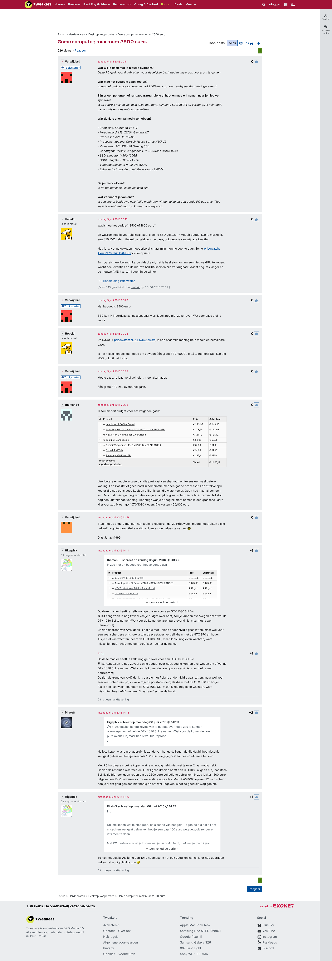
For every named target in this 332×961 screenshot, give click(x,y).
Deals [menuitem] (178, 4)
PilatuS (70, 712)
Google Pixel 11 (191, 937)
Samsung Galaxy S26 (195, 942)
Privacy (108, 948)
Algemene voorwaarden (120, 942)
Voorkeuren (126, 954)
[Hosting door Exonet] (276, 906)
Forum (61, 34)
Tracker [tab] (326, 19)
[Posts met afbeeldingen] (241, 43)
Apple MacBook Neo (195, 925)
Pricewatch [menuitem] (122, 4)
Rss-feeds (269, 942)
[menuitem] (264, 4)
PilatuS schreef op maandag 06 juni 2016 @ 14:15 (141, 806)
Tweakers (32, 928)
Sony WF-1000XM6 (194, 954)
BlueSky (268, 925)
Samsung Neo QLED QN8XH (200, 931)
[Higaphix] (66, 565)
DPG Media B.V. (74, 928)
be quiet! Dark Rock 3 (117, 439)
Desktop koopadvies (101, 34)
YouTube (268, 931)
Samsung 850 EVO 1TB (118, 455)
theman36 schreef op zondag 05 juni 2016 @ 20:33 (143, 560)
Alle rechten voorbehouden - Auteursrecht (55, 932)
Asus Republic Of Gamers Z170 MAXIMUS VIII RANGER (135, 429)
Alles (232, 43)
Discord (268, 948)
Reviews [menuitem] (74, 4)
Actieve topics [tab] (326, 32)
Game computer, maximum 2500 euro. (142, 34)
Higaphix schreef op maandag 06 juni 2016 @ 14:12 (142, 722)
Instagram (269, 937)
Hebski (70, 219)
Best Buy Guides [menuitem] (95, 4)
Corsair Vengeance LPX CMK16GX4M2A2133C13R (133, 445)
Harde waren (77, 34)
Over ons (124, 931)
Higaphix (71, 550)
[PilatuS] (66, 722)
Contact (109, 931)
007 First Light (190, 948)
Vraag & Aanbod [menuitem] (146, 4)
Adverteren (111, 925)
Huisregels (110, 937)
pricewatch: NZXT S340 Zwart (134, 340)
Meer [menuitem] (189, 4)
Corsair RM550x (114, 450)
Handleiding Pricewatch (119, 281)
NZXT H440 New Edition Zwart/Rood (126, 434)
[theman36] (66, 415)
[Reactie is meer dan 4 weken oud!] (101, 653)
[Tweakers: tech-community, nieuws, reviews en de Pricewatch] (38, 4)
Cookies (109, 954)
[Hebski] (66, 234)
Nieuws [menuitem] (60, 4)
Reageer (80, 50)
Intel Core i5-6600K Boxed (120, 424)
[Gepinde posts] (258, 43)
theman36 (72, 404)
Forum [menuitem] (166, 4)
